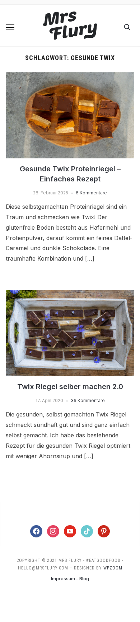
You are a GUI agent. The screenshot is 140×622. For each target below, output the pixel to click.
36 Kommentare (88, 400)
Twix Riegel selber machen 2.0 (70, 386)
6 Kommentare (91, 192)
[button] (10, 27)
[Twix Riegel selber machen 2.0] (70, 294)
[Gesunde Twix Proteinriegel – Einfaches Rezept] (70, 76)
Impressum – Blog (70, 578)
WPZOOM (112, 568)
